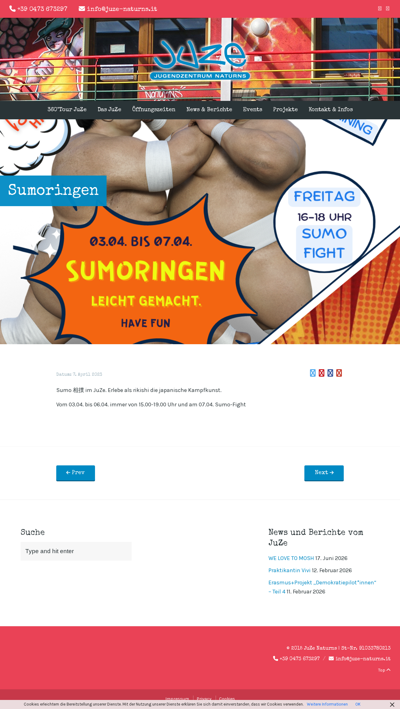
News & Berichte (209, 110)
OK (358, 704)
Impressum (177, 699)
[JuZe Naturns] (200, 80)
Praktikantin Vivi (289, 570)
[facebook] (380, 9)
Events (252, 110)
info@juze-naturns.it (122, 10)
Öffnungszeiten (153, 110)
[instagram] (388, 9)
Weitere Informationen (327, 704)
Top (382, 670)
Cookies (227, 699)
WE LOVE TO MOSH (291, 558)
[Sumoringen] (313, 373)
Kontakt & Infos (331, 110)
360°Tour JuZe (67, 110)
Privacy (204, 699)
